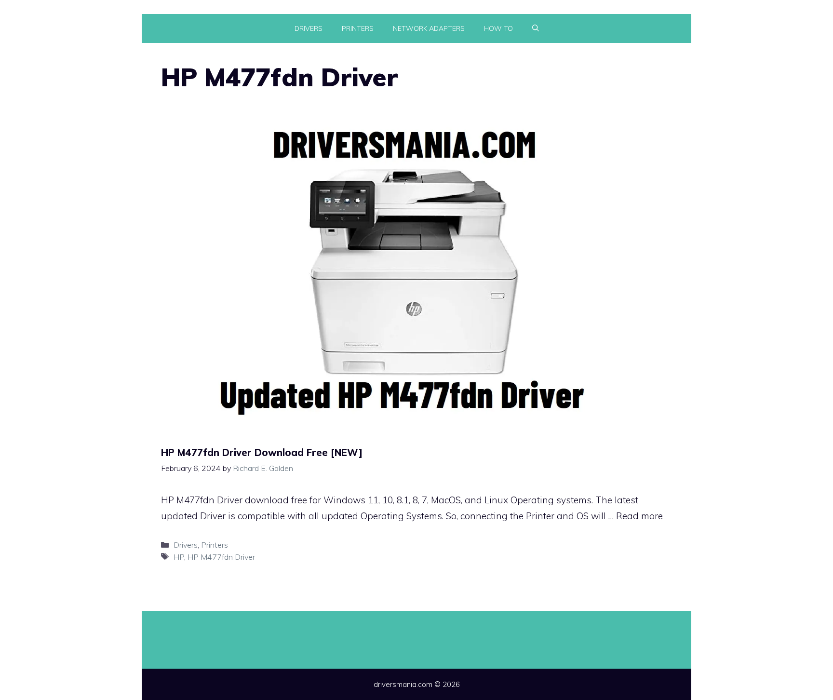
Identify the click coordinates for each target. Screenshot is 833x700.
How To (498, 28)
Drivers (308, 28)
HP (179, 557)
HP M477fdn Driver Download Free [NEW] (262, 452)
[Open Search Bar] (536, 28)
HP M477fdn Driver (221, 557)
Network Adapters (429, 28)
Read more (639, 516)
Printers (358, 28)
